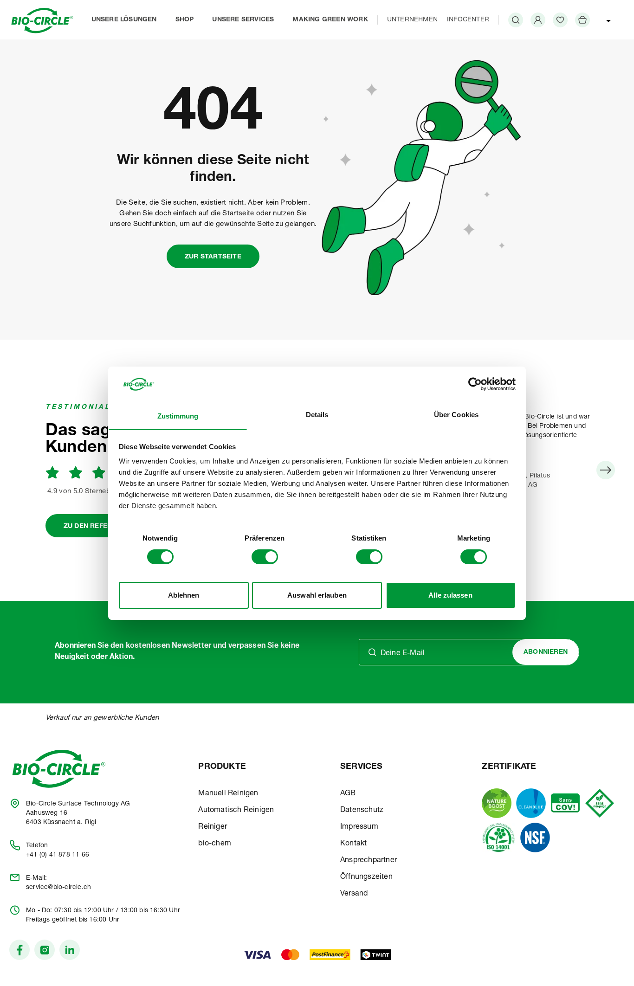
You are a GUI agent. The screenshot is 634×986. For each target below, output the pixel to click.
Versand (354, 894)
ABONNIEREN (546, 652)
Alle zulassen (450, 595)
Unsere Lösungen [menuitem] (124, 20)
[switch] (265, 556)
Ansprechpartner (368, 860)
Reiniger (212, 827)
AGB (348, 794)
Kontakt (353, 844)
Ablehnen (184, 595)
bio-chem (214, 844)
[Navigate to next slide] (605, 470)
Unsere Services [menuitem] (243, 20)
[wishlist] (560, 20)
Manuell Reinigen (228, 794)
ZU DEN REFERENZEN (99, 526)
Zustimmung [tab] (178, 416)
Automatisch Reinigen (236, 810)
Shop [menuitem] (184, 20)
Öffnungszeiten (366, 877)
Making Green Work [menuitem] (330, 20)
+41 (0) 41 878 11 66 (57, 855)
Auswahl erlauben (317, 595)
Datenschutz (361, 810)
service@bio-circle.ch (58, 887)
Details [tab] (317, 415)
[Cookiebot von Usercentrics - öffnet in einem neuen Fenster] (475, 384)
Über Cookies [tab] (456, 415)
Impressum (359, 827)
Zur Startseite (213, 257)
